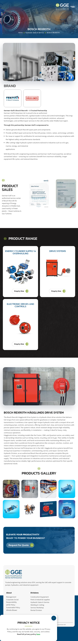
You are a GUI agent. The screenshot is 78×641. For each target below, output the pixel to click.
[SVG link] (62, 6)
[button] (72, 6)
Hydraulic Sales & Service (34, 33)
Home (20, 33)
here (38, 634)
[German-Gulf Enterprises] (13, 574)
